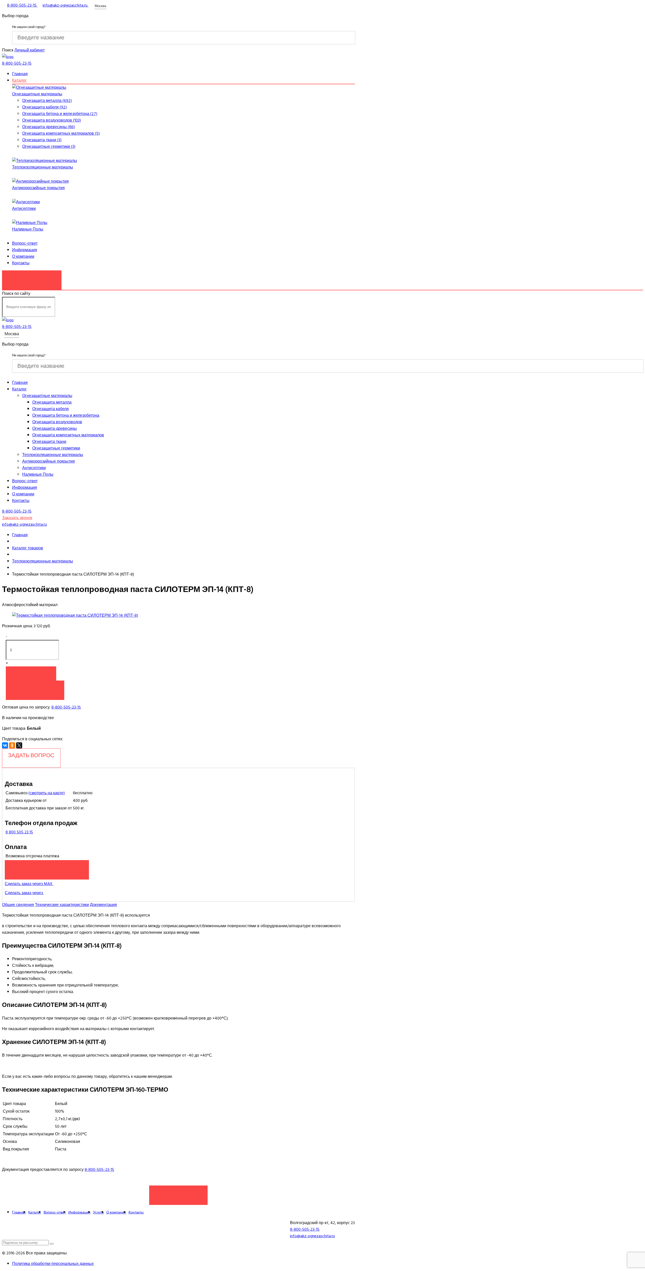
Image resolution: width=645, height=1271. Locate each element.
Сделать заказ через (24, 893)
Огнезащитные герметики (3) (48, 146)
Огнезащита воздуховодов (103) (51, 120)
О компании (23, 256)
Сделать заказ (178, 1192)
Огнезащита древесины (54, 428)
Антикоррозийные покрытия (38, 188)
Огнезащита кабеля (50, 409)
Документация (103, 904)
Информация (24, 250)
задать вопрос (31, 755)
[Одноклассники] (12, 745)
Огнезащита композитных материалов (68, 435)
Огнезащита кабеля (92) (44, 107)
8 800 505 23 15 (19, 832)
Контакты (20, 263)
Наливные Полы (27, 229)
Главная (20, 74)
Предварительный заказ (47, 867)
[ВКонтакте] (5, 745)
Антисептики (24, 208)
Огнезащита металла (52, 402)
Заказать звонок (31, 277)
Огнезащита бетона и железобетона (65, 415)
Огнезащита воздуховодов (57, 422)
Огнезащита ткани (49, 441)
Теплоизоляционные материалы (42, 167)
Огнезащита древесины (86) (48, 127)
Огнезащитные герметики (56, 448)
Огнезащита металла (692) (47, 100)
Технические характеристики (62, 904)
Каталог (19, 80)
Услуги (98, 1212)
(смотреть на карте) (46, 793)
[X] (19, 745)
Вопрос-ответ (25, 243)
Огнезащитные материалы (37, 94)
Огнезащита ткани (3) (41, 140)
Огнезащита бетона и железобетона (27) (59, 113)
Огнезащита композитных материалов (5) (61, 133)
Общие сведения (18, 904)
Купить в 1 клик (35, 687)
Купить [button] (31, 673)
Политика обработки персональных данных (53, 1263)
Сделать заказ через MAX (29, 884)
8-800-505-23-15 (66, 707)
